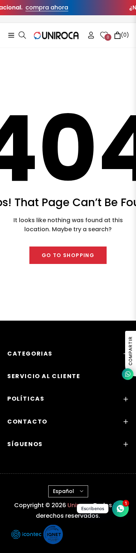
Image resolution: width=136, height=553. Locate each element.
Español (63, 491)
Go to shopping (68, 255)
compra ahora (44, 7)
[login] (88, 35)
